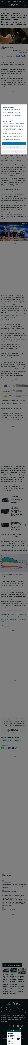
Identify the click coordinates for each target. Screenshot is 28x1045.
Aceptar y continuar (14, 143)
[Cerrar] (20, 1029)
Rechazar (14, 151)
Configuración (14, 147)
